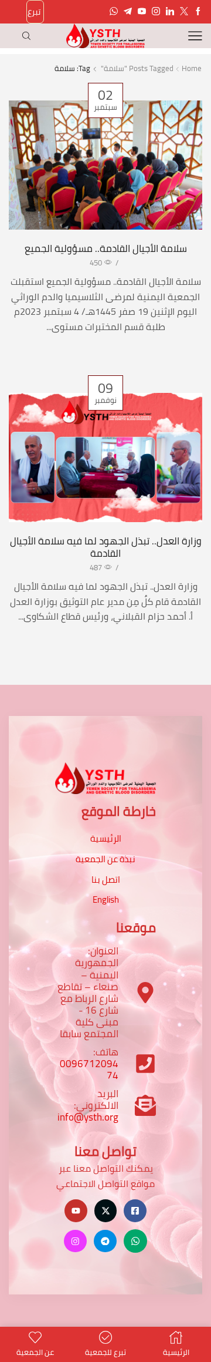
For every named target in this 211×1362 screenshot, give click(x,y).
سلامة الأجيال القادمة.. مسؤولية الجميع (106, 248)
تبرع (34, 11)
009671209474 (89, 1069)
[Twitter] (184, 11)
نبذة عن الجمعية (105, 859)
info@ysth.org (87, 1117)
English (106, 899)
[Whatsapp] (114, 11)
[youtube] (142, 11)
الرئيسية (105, 838)
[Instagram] (156, 11)
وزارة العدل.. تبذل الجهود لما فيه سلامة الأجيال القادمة (106, 547)
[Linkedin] (170, 11)
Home (192, 68)
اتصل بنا (105, 879)
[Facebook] (198, 11)
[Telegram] (128, 11)
